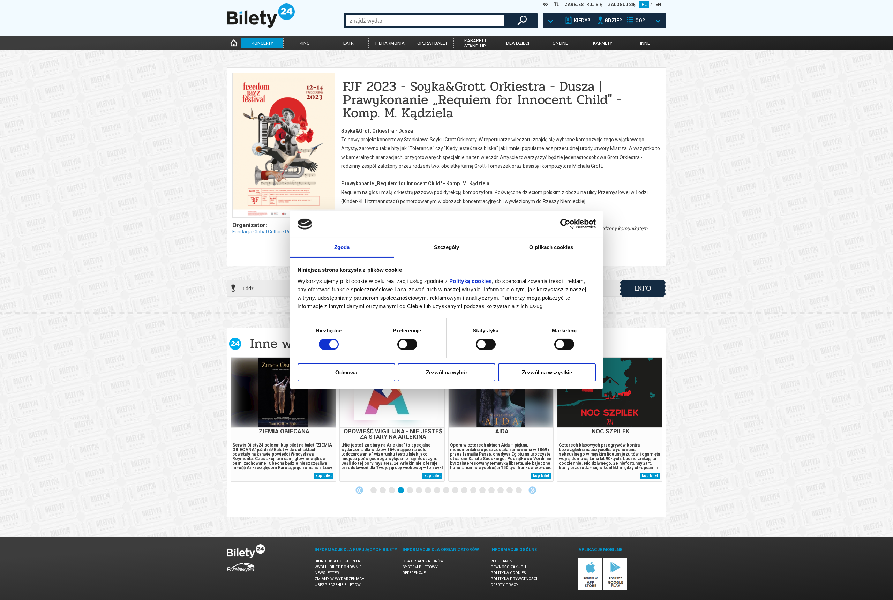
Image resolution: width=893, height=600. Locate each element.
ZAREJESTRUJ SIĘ (583, 4)
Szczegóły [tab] (446, 247)
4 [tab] (401, 490)
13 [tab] (482, 490)
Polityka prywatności (513, 579)
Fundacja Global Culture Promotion (270, 231)
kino (305, 43)
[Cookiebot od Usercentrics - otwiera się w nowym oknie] (565, 224)
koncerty (262, 43)
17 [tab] (519, 490)
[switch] (407, 344)
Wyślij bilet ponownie (338, 567)
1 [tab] (373, 490)
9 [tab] (446, 490)
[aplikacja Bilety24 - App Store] (590, 588)
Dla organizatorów (423, 561)
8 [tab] (437, 490)
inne (645, 43)
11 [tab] (464, 490)
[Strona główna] (261, 26)
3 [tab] (392, 490)
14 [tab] (491, 490)
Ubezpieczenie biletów (338, 585)
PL (644, 4)
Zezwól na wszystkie (547, 372)
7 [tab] (428, 490)
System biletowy (420, 567)
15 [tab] (500, 490)
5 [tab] (410, 490)
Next (532, 490)
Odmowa (346, 372)
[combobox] (425, 20)
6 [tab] (419, 490)
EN (658, 4)
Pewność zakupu (508, 567)
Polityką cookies (470, 281)
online (560, 43)
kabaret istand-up (475, 43)
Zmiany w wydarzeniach (340, 579)
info (643, 288)
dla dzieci (517, 43)
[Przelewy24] (241, 573)
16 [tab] (509, 490)
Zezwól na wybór (446, 372)
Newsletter (327, 573)
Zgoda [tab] (342, 247)
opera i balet (432, 43)
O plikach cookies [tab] (551, 247)
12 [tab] (473, 490)
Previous (359, 490)
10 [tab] (455, 490)
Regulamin (501, 561)
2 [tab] (383, 490)
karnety (602, 43)
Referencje (414, 573)
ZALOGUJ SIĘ (622, 4)
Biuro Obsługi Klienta (337, 561)
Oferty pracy (504, 585)
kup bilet (323, 475)
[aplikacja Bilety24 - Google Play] (615, 588)
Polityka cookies (508, 573)
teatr (347, 43)
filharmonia (390, 43)
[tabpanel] (283, 419)
